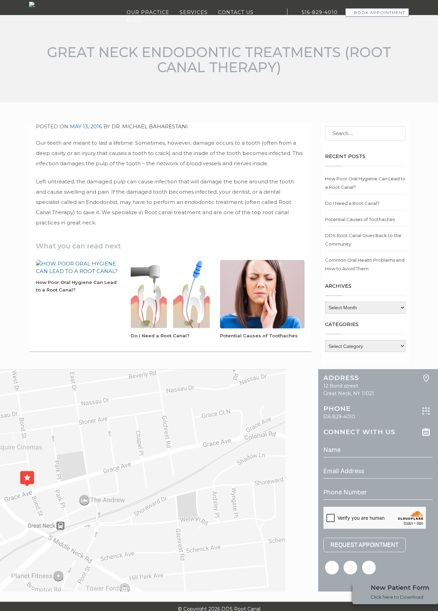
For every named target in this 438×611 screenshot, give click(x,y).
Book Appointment (378, 12)
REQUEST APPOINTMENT (365, 545)
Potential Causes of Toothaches (259, 335)
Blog (135, 20)
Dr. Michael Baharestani (150, 126)
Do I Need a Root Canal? (160, 335)
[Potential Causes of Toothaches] (262, 293)
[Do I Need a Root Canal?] (170, 293)
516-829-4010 (319, 12)
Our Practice (148, 12)
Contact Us (236, 12)
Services (194, 12)
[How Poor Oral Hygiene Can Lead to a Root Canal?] (78, 267)
